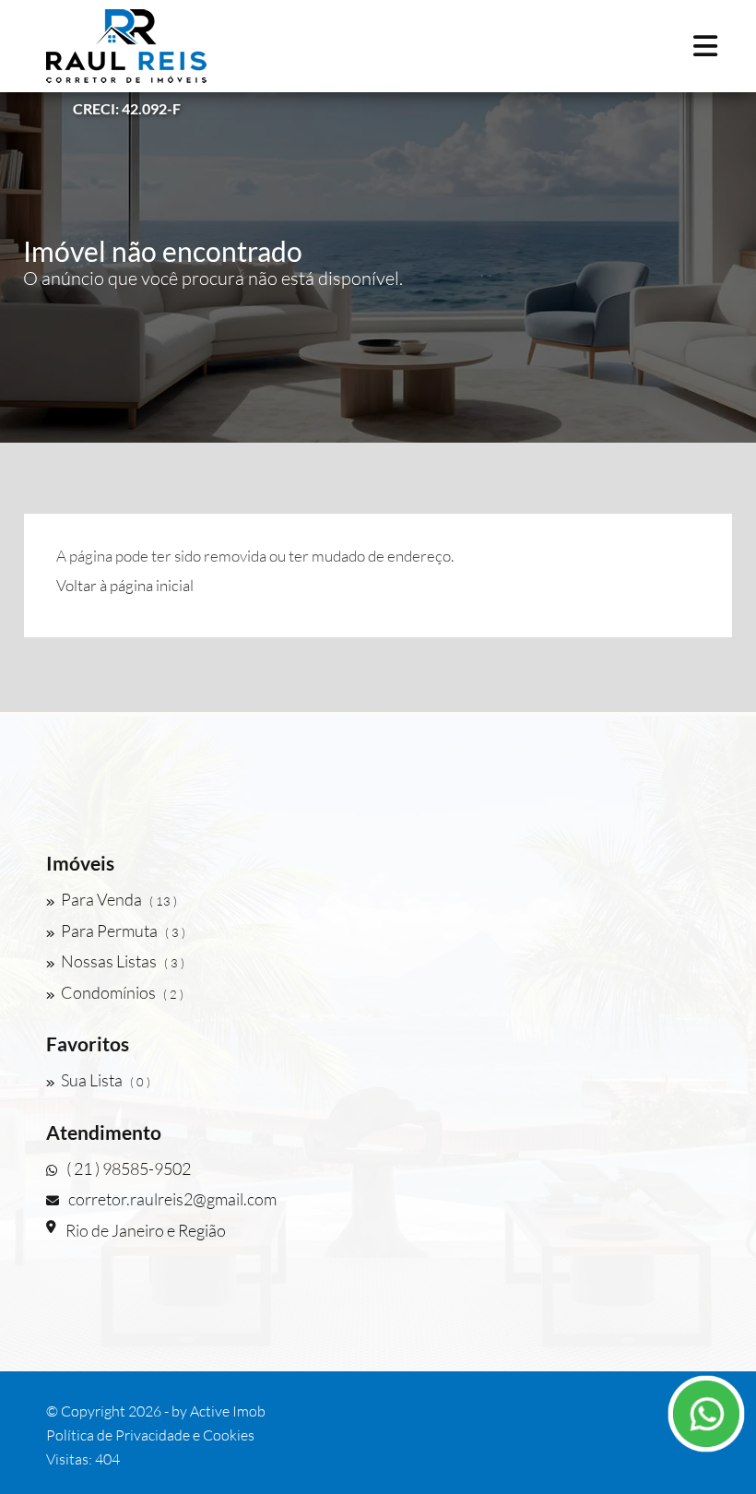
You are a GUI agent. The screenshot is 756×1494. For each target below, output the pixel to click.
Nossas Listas (122, 961)
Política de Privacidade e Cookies (150, 1435)
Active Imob (228, 1411)
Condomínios (122, 992)
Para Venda (119, 899)
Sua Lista (105, 1080)
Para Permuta (123, 930)
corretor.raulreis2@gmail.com (172, 1199)
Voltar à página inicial (125, 585)
